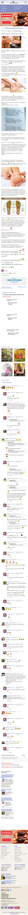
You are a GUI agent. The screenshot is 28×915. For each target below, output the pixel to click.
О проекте (3, 892)
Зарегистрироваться (6, 763)
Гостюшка (7, 559)
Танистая (7, 659)
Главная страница (4, 847)
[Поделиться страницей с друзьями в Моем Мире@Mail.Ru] (5, 280)
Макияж (16, 856)
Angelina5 (7, 637)
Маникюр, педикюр (18, 6)
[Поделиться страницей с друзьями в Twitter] (7, 280)
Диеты (2, 856)
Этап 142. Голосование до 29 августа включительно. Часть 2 (11, 877)
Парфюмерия (4, 8)
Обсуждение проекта (14, 913)
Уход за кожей (17, 8)
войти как (8, 767)
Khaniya (6, 607)
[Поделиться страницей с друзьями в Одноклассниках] (2, 280)
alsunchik (7, 727)
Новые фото (3, 850)
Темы (16, 846)
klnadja (6, 741)
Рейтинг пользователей (6, 852)
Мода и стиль (17, 849)
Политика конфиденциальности (8, 898)
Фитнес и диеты (18, 861)
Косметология (17, 855)
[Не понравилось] (21, 386)
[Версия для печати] (14, 283)
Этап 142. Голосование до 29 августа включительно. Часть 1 (11, 881)
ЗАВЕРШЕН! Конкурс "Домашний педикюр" (13, 264)
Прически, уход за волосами (20, 853)
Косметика (3, 6)
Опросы (2, 858)
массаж (11, 262)
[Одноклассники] (5, 890)
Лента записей (4, 849)
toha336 (6, 438)
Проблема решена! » (22, 286)
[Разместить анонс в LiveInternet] (11, 280)
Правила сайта (4, 897)
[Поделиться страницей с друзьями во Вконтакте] (4, 280)
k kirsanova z (9, 403)
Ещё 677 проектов (7, 296)
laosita (6, 622)
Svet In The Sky (8, 673)
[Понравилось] (22, 386)
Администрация (5, 895)
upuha (6, 711)
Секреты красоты (18, 847)
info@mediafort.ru (4, 905)
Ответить (7, 389)
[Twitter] (8, 890)
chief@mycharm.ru (11, 901)
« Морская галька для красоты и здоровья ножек (7, 287)
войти (4, 764)
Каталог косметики (6, 864)
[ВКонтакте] (2, 890)
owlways (8, 30)
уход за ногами (7, 262)
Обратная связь (5, 894)
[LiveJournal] (11, 890)
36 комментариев (6, 275)
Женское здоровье (18, 859)
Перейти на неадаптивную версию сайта (14, 28)
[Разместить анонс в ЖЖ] (16, 280)
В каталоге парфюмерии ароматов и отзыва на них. (20, 868)
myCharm (3, 846)
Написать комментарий (7, 382)
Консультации (4, 855)
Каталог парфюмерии (20, 864)
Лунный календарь (5, 853)
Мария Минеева (4, 901)
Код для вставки (14, 281)
